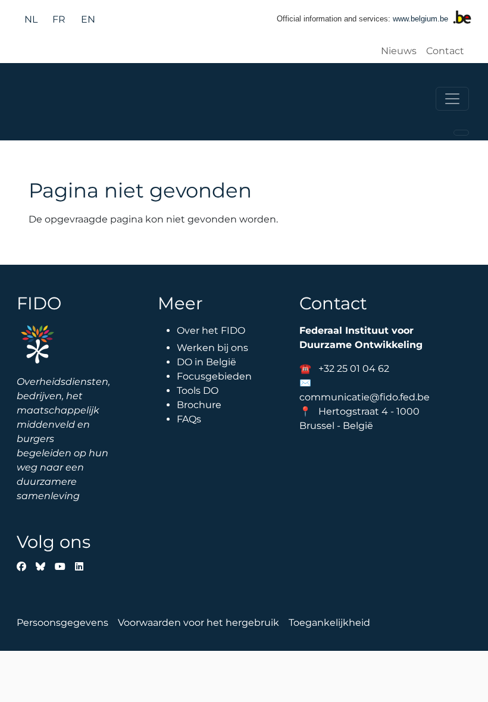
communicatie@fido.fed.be (364, 397)
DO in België (206, 362)
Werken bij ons (212, 347)
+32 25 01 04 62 (353, 368)
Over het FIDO (211, 330)
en (88, 19)
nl (30, 19)
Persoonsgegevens (62, 622)
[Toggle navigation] (452, 99)
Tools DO (197, 390)
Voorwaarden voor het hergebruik (198, 622)
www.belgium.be (420, 18)
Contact (445, 51)
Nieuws (399, 51)
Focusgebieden (214, 376)
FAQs (189, 419)
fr (58, 19)
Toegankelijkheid (329, 622)
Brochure (199, 404)
